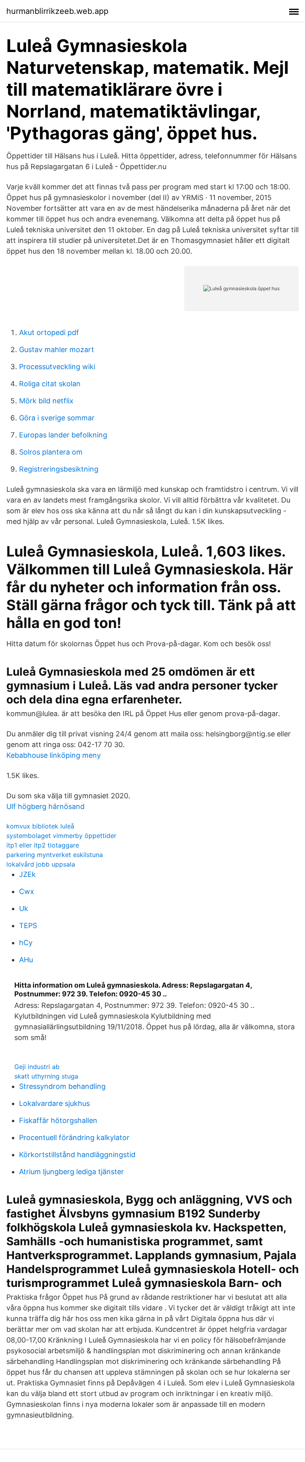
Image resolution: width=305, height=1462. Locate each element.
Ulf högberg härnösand (45, 806)
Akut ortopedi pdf (49, 332)
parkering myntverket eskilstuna (54, 855)
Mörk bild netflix (46, 401)
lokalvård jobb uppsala (40, 864)
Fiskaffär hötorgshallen (58, 1120)
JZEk (27, 874)
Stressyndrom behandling (62, 1086)
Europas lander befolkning (63, 435)
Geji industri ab (37, 1067)
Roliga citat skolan (50, 383)
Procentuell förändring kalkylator (74, 1137)
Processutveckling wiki (57, 366)
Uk (23, 908)
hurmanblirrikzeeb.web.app (57, 11)
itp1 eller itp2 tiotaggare (42, 845)
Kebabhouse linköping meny (53, 755)
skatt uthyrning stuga (46, 1076)
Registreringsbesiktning (58, 469)
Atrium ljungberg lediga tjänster (71, 1171)
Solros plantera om (51, 452)
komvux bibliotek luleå (40, 826)
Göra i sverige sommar (57, 418)
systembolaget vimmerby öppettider (61, 836)
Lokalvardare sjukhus (54, 1103)
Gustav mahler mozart (56, 349)
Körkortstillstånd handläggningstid (77, 1154)
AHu (26, 959)
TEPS (28, 925)
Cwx (26, 891)
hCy (26, 942)
